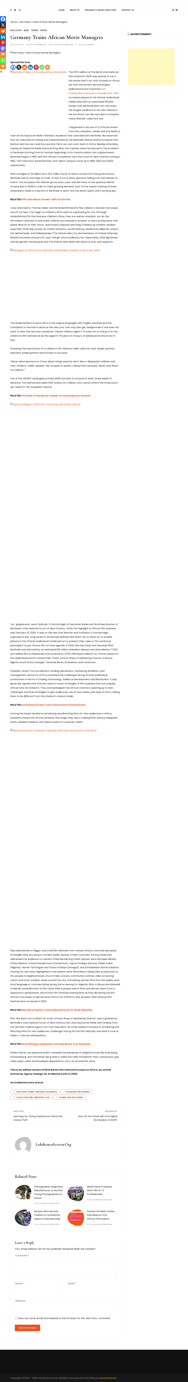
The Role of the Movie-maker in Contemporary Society (56, 395)
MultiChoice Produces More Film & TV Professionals (99, 1190)
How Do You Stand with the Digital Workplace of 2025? (97, 1118)
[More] (47, 67)
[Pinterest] (36, 67)
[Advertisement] (151, 66)
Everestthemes (107, 1378)
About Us (75, 10)
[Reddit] (24, 67)
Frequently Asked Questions (100, 10)
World (43, 30)
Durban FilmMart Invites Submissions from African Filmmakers (101, 1215)
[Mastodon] (3, 48)
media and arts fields (71, 1097)
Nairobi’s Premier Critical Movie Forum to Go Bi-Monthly (57, 1010)
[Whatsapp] (41, 67)
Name (19, 1283)
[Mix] (3, 54)
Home (62, 10)
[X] (18, 67)
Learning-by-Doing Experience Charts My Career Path (37, 1118)
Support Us (127, 10)
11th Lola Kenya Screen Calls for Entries (46, 199)
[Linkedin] (30, 67)
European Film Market (78, 1091)
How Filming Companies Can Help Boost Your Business (56, 1044)
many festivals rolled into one (32, 1097)
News (26, 30)
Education (15, 30)
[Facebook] (13, 67)
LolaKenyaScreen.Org (63, 44)
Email (72, 1283)
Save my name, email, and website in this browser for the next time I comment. (64, 1318)
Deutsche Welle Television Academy (36, 1091)
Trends (34, 30)
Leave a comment (86, 44)
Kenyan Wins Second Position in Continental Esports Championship (47, 1215)
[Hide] (1, 72)
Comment (22, 1255)
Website (20, 1301)
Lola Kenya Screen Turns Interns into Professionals (53, 705)
